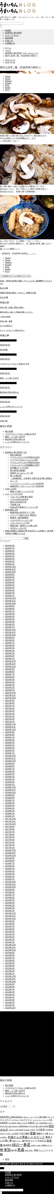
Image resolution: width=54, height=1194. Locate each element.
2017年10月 (10, 824)
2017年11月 (10, 821)
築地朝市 (7, 1145)
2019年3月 (10, 779)
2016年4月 (10, 871)
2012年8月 (10, 987)
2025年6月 (10, 582)
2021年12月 (10, 693)
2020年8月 (10, 735)
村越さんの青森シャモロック (26, 1137)
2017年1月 (10, 848)
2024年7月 (10, 611)
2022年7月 (10, 674)
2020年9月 (10, 732)
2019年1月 (10, 785)
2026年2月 (10, 561)
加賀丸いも (33, 1123)
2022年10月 (10, 666)
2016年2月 (10, 877)
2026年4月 (10, 556)
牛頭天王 (41, 1141)
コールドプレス (37, 1120)
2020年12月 (10, 724)
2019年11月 (10, 758)
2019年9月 (10, 764)
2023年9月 (10, 638)
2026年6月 (10, 551)
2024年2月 (10, 624)
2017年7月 (10, 832)
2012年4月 (10, 997)
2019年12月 (10, 756)
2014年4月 (10, 934)
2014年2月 (10, 940)
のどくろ (50, 1117)
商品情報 (9, 38)
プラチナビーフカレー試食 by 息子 (20, 434)
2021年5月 (10, 711)
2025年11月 (10, 569)
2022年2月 (10, 687)
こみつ (31, 1117)
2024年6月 (10, 614)
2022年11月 (10, 664)
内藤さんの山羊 (22, 1123)
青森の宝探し (29, 1150)
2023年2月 (10, 656)
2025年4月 (10, 588)
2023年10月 (10, 635)
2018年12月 (10, 787)
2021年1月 (10, 722)
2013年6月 (10, 961)
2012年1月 (10, 1005)
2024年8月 (10, 609)
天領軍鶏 (26, 1130)
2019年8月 (10, 766)
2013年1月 (10, 974)
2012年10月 (10, 982)
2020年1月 (10, 753)
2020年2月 (10, 750)
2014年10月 (10, 919)
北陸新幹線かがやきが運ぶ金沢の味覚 (33, 1126)
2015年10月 (10, 887)
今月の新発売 (12, 1123)
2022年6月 (10, 677)
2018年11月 (10, 790)
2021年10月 (10, 698)
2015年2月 (10, 908)
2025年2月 (10, 593)
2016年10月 (10, 856)
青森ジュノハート (42, 1150)
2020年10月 (10, 729)
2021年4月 (10, 714)
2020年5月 (10, 743)
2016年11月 (10, 853)
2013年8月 (10, 955)
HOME (8, 30)
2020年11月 (10, 727)
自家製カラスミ (47, 1145)
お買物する (10, 43)
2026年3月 (10, 559)
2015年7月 (10, 895)
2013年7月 (10, 958)
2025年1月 (10, 596)
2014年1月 (10, 942)
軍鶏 (7, 1150)
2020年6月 (10, 740)
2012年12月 (10, 976)
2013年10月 (10, 950)
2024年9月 (10, 606)
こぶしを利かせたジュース (17, 442)
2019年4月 (10, 777)
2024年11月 (10, 601)
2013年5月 (10, 963)
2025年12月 (10, 567)
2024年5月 (10, 617)
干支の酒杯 (24, 1133)
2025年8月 (10, 577)
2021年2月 (10, 719)
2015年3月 (10, 905)
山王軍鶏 (15, 1134)
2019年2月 (10, 782)
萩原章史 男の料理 (13, 33)
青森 (20, 1150)
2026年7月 (10, 548)
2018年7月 (10, 800)
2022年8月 (10, 672)
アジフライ (5, 1120)
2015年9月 (10, 890)
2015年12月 (10, 882)
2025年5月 (10, 585)
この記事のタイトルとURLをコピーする (15, 276)
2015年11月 (10, 884)
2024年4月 (10, 619)
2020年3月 (10, 748)
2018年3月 (10, 811)
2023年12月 (10, 630)
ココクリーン (25, 1120)
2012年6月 (10, 992)
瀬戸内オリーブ (29, 1140)
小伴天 (32, 1130)
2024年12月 (10, 598)
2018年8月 (10, 798)
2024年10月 (10, 603)
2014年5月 (10, 932)
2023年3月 (10, 653)
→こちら (32, 253)
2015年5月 (10, 900)
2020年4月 (10, 745)
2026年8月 (10, 546)
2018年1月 (10, 816)
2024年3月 (10, 622)
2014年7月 (10, 926)
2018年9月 (10, 795)
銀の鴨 (14, 1150)
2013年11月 (10, 947)
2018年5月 (10, 806)
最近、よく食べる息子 (15, 437)
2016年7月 (10, 863)
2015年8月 (10, 892)
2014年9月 (10, 921)
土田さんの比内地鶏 (16, 1130)
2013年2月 (10, 971)
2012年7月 (10, 989)
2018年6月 (10, 803)
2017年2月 (10, 845)
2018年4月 (10, 808)
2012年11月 (10, 979)
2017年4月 (10, 840)
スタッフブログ (12, 35)
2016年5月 (10, 869)
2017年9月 (10, 827)
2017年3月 (10, 842)
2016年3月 (10, 874)
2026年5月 (10, 554)
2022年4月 (10, 682)
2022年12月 (10, 661)
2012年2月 (10, 1003)
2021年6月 (10, 708)
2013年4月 (10, 966)
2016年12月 (10, 850)
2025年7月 (10, 580)
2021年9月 (10, 701)
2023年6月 (10, 645)
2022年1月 (10, 690)
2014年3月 (10, 937)
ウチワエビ (15, 1120)
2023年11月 (10, 632)
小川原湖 (40, 1129)
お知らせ (9, 41)
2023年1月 (10, 659)
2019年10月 (10, 761)
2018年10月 (10, 792)
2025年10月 (10, 572)
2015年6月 (10, 898)
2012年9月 (10, 984)
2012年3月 (10, 1000)
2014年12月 (10, 913)
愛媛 (33, 1133)
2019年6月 (10, 771)
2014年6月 (10, 929)
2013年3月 (10, 968)
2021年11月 (10, 695)
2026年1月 (10, 564)
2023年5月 (10, 648)
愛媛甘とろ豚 (42, 1133)
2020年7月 (10, 737)
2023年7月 (10, 643)
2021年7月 (10, 706)
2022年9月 (10, 669)
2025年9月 (10, 575)
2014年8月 (10, 924)
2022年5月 (10, 680)
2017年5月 (10, 837)
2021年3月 (10, 716)
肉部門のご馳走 (36, 1145)
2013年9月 (10, 953)
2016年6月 (10, 866)
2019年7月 (10, 769)
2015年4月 (10, 903)
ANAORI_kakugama (11, 1117)
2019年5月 (10, 774)
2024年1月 (10, 627)
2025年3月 (10, 590)
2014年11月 (10, 916)
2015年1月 (10, 911)
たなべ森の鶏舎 (40, 1117)
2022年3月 (10, 685)
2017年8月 (10, 829)
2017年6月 (10, 835)
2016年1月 (10, 879)
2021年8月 (10, 703)
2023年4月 (10, 651)
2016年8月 (10, 861)
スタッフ (45, 1120)
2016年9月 (10, 858)
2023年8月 (10, 640)
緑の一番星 (21, 1145)
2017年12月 (10, 819)
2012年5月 (10, 995)
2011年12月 (10, 1008)
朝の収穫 (9, 431)
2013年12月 (10, 945)
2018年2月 (10, 814)
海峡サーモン (16, 1141)
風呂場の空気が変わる (15, 439)
